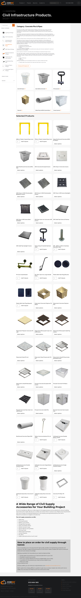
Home (4, 11)
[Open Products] (24, 3)
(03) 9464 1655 (33, 582)
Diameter (3, 80)
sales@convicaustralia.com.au (35, 585)
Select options (58, 143)
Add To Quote (24, 141)
